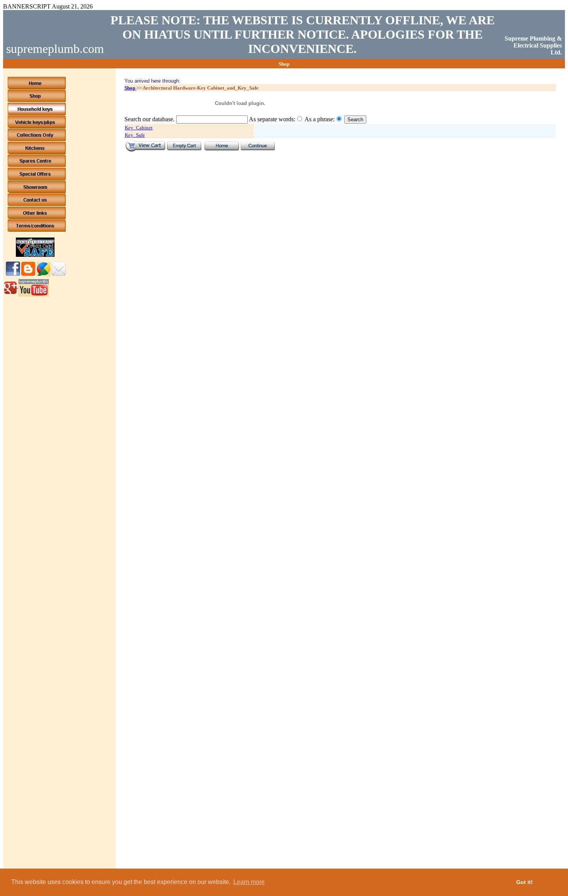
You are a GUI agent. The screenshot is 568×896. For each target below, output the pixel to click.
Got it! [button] (524, 882)
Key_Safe (135, 135)
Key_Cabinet (139, 128)
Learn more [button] (249, 882)
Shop (130, 88)
